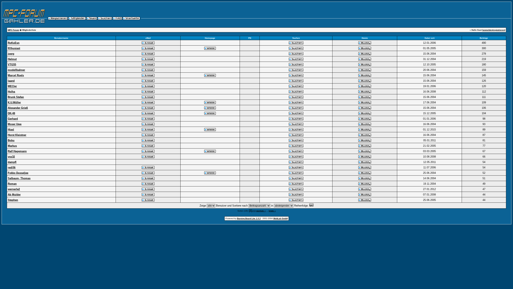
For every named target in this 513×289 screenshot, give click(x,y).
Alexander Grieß (18, 107)
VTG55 (12, 64)
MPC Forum (13, 30)
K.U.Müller (14, 102)
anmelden (488, 30)
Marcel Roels (16, 75)
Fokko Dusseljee (18, 172)
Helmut (12, 59)
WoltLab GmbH (280, 218)
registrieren (499, 30)
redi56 (11, 167)
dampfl (12, 162)
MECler (12, 86)
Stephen (13, 199)
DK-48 (11, 113)
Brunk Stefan (16, 97)
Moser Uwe (14, 124)
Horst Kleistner (17, 134)
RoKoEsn (13, 42)
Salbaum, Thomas (19, 178)
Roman (12, 183)
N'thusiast (14, 48)
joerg (11, 53)
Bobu (11, 140)
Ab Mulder (14, 194)
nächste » (261, 211)
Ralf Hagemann (17, 151)
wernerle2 (14, 189)
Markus (12, 145)
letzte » (272, 211)
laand (11, 80)
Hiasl (11, 129)
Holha (11, 91)
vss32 (11, 156)
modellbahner (16, 69)
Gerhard (13, 118)
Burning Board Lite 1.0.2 (249, 218)
